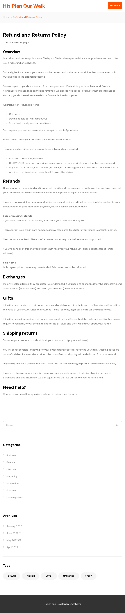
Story (88, 576)
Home (6, 17)
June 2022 (12, 533)
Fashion (31, 576)
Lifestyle (11, 469)
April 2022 (12, 547)
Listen (49, 576)
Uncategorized (15, 497)
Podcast (11, 490)
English (12, 576)
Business (11, 455)
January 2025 (14, 526)
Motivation (13, 483)
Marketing (12, 476)
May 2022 (12, 540)
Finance (11, 462)
